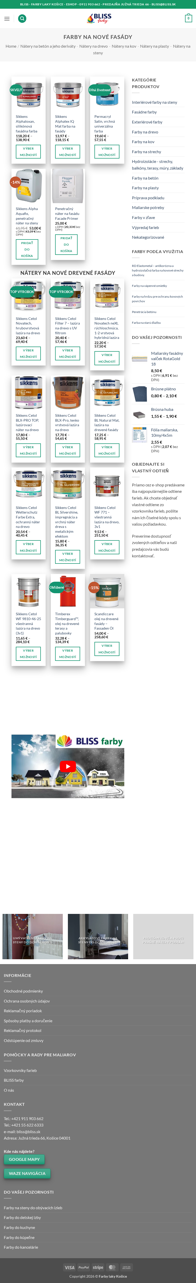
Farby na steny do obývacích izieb (33, 1207)
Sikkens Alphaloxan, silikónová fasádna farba (26, 123)
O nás (9, 1090)
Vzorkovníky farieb (20, 1070)
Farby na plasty (145, 187)
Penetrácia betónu (144, 312)
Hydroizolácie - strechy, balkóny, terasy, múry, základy (157, 164)
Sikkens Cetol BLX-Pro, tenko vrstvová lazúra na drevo (67, 422)
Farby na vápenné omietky (149, 286)
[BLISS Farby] (98, 19)
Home (11, 46)
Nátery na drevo (93, 46)
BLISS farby (14, 1080)
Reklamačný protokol (22, 1030)
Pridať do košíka (27, 249)
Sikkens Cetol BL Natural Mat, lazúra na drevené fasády (106, 422)
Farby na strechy (146, 151)
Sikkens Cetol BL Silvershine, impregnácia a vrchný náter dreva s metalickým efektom (66, 521)
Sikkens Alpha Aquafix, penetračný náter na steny (27, 215)
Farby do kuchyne (19, 1227)
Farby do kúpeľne (19, 1237)
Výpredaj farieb (145, 227)
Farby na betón (145, 177)
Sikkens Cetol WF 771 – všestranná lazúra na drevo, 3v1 (106, 517)
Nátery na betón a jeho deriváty (48, 46)
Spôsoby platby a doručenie (28, 1020)
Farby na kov (143, 141)
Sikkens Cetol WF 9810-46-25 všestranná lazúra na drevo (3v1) (28, 623)
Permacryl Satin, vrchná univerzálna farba (104, 123)
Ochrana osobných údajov (27, 1000)
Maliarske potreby (148, 207)
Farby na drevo (145, 131)
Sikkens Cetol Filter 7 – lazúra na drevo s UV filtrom (67, 325)
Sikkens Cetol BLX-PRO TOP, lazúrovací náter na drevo (27, 422)
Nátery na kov (124, 46)
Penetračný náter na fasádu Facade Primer (67, 213)
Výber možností (28, 152)
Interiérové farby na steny (154, 102)
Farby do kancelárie (21, 1247)
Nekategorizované (148, 237)
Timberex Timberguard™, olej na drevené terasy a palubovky (67, 623)
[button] (7, 18)
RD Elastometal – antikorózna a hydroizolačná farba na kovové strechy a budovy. (157, 270)
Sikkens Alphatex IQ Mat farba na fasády (65, 123)
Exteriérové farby (147, 121)
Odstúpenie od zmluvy (23, 1040)
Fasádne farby (144, 111)
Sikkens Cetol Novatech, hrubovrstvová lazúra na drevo (28, 325)
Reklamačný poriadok (23, 1010)
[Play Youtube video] (67, 766)
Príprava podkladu (148, 197)
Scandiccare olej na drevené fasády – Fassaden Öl (106, 621)
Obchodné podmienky (23, 990)
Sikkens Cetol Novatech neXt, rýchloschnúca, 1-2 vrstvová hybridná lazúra (106, 328)
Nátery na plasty (154, 46)
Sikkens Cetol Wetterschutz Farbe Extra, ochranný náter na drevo (28, 517)
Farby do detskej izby (22, 1217)
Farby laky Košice (113, 1276)
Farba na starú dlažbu (146, 323)
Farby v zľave (143, 217)
